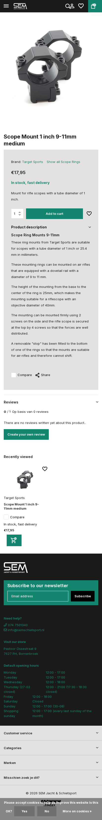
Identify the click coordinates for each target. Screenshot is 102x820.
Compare (25, 375)
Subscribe (83, 596)
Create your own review (26, 434)
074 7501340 (17, 625)
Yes (24, 811)
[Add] (14, 540)
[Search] (68, 6)
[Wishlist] (81, 6)
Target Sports (32, 162)
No (47, 811)
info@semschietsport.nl (26, 630)
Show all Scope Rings (63, 162)
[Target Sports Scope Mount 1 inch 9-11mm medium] (25, 480)
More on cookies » (77, 811)
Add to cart (54, 214)
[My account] (72, 6)
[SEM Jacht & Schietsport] (26, 6)
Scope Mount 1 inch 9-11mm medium (21, 506)
